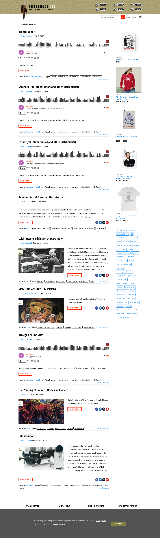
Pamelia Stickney (122, 291)
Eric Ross (126, 242)
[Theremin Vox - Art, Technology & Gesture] (37, 10)
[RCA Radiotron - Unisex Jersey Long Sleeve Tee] (128, 80)
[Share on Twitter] (32, 58)
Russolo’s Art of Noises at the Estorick (41, 197)
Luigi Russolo (97, 77)
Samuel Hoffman (122, 302)
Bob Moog (133, 230)
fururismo (59, 327)
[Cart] (140, 17)
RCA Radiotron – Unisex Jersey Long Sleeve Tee (127, 98)
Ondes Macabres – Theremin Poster (126, 138)
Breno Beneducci (27, 36)
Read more (25, 70)
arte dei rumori (56, 486)
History (130, 249)
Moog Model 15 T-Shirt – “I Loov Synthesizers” (127, 217)
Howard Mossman (123, 253)
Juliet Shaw (120, 268)
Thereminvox (95, 5)
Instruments (29, 486)
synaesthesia (79, 428)
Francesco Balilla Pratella (30, 293)
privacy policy (100, 521)
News (128, 5)
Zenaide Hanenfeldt (123, 317)
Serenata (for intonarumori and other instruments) (49, 87)
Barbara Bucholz (122, 230)
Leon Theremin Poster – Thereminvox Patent (124, 177)
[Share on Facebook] (29, 58)
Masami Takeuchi (122, 283)
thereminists (121, 314)
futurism (53, 77)
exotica (119, 245)
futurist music (63, 77)
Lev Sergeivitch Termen (125, 272)
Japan (131, 260)
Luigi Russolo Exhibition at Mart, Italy (41, 239)
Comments (104, 488)
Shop (110, 9)
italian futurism (85, 77)
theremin (128, 306)
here (39, 524)
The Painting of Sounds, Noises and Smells (43, 390)
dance (119, 242)
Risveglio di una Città (31, 335)
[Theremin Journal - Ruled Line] (128, 42)
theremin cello (121, 310)
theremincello (133, 310)
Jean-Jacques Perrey (124, 264)
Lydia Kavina (132, 276)
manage (48, 524)
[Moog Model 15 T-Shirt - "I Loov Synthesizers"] (128, 199)
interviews (134, 253)
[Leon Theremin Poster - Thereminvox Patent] (128, 159)
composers (133, 238)
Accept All (118, 524)
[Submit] (123, 17)
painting (70, 428)
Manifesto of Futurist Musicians (37, 289)
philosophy (131, 295)
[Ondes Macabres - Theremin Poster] (128, 119)
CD (132, 234)
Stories (111, 5)
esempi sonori (27, 32)
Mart (91, 281)
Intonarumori (29, 77)
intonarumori (74, 77)
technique (120, 306)
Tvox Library (130, 9)
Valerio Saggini (26, 91)
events (39, 228)
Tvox (21, 24)
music (132, 283)
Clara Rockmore (122, 238)
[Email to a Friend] (35, 58)
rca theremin (121, 298)
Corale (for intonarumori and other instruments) (47, 142)
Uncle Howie (131, 314)
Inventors (131, 257)
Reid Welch (131, 298)
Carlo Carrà (25, 394)
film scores (127, 245)
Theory (27, 327)
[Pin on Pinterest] (38, 58)
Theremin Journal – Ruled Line (127, 59)
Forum (93, 9)
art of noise (44, 486)
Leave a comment (103, 79)
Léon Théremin (122, 279)
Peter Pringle (121, 295)
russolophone (100, 228)
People (27, 281)
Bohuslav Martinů (123, 234)
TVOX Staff (25, 201)
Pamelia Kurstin (129, 287)
